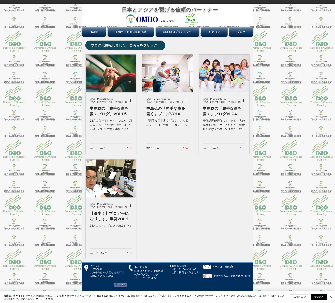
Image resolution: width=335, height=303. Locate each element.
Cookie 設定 (299, 297)
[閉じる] (331, 297)
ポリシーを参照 (44, 298)
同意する (319, 297)
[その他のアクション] (131, 100)
